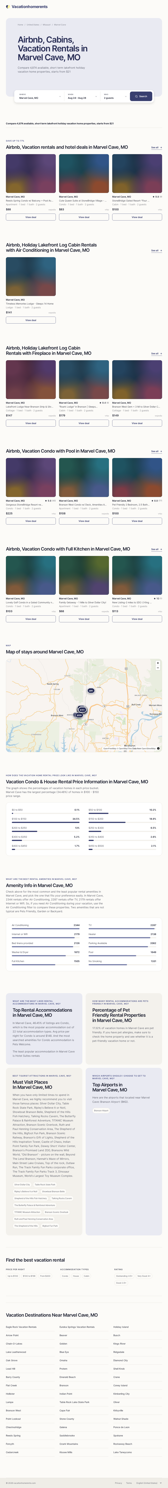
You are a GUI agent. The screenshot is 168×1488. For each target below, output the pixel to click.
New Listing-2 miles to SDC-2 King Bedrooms (136, 602)
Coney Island (120, 1385)
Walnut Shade (120, 1418)
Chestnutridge (13, 1427)
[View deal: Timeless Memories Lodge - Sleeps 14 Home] (31, 276)
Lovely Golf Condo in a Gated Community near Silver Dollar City (40, 602)
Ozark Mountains (69, 1443)
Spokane (118, 1435)
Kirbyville (118, 1410)
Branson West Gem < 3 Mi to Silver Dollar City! (136, 406)
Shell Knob (119, 1368)
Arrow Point (12, 1335)
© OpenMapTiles (124, 748)
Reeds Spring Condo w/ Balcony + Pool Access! (31, 200)
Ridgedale (118, 1352)
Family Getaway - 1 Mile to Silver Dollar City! (82, 602)
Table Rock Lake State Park (74, 1402)
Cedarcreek (12, 1452)
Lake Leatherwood (16, 1352)
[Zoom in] (158, 663)
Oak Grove (11, 1360)
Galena (63, 1427)
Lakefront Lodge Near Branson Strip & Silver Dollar (33, 406)
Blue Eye (64, 1352)
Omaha (63, 1360)
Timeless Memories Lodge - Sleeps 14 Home (29, 303)
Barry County (13, 1377)
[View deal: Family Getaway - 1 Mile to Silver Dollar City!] (84, 575)
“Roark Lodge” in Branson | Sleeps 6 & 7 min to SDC (87, 406)
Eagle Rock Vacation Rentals (21, 1327)
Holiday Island (121, 1327)
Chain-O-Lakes (14, 1343)
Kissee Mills (66, 1452)
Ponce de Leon (121, 1427)
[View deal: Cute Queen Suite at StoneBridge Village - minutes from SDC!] (84, 173)
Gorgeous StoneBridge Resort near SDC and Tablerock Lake (38, 504)
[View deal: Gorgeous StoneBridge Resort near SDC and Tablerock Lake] (31, 477)
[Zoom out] (158, 667)
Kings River (119, 1343)
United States (33, 24)
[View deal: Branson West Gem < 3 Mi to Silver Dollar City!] (137, 379)
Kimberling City (121, 1393)
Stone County (67, 1418)
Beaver (63, 1335)
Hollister (10, 1393)
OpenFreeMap (109, 748)
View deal (30, 217)
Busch (116, 1335)
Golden (63, 1343)
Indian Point (66, 1393)
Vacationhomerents (30, 7)
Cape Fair (65, 1410)
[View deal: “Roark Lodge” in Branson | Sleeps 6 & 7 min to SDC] (84, 379)
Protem (63, 1368)
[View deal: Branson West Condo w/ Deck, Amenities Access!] (84, 477)
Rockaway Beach (122, 1443)
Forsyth (10, 1443)
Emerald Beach (68, 1377)
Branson (64, 1385)
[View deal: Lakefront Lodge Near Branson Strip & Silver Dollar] (31, 379)
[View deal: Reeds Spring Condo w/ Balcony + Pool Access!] (31, 173)
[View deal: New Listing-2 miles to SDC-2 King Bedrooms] (137, 575)
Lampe (9, 1402)
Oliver (116, 1402)
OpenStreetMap (149, 748)
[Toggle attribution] (158, 748)
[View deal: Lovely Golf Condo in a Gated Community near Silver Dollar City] (31, 575)
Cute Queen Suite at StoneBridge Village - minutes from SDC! (92, 200)
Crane (116, 1377)
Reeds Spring (13, 1435)
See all (156, 147)
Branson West (13, 1410)
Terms (129, 1483)
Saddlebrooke (67, 1435)
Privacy (118, 1483)
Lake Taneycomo (122, 1452)
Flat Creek (11, 1385)
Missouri (47, 24)
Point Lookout (13, 1418)
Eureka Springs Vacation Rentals (77, 1327)
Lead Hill (10, 1368)
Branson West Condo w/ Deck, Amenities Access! (85, 504)
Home (20, 24)
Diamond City (120, 1360)
